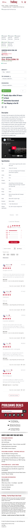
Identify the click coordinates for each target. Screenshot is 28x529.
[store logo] (14, 2)
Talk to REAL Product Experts (9, 448)
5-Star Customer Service (7, 485)
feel (4, 254)
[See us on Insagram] (9, 415)
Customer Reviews (6, 487)
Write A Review (14, 242)
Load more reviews (14, 395)
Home (3, 5)
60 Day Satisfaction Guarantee (9, 446)
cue (17, 254)
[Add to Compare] (5, 107)
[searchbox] (8, 248)
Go (24, 411)
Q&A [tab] (17, 215)
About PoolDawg (6, 489)
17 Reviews (9, 53)
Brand (6, 5)
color (8, 254)
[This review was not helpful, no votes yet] (23, 286)
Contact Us (4, 526)
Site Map (3, 525)
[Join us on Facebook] (5, 415)
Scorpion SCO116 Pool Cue (18, 7)
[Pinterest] (18, 415)
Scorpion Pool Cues (14, 5)
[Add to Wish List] (2, 107)
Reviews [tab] (12, 215)
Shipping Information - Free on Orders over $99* (14, 444)
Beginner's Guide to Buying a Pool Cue (11, 455)
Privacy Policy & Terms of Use (8, 523)
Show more (5, 257)
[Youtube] (22, 415)
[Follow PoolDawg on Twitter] (14, 415)
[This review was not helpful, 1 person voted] (23, 390)
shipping (13, 254)
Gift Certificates (5, 442)
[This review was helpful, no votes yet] (21, 286)
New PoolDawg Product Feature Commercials (13, 466)
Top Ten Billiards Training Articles (10, 453)
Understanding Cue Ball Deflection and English (13, 458)
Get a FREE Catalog (6, 440)
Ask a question (5, 54)
